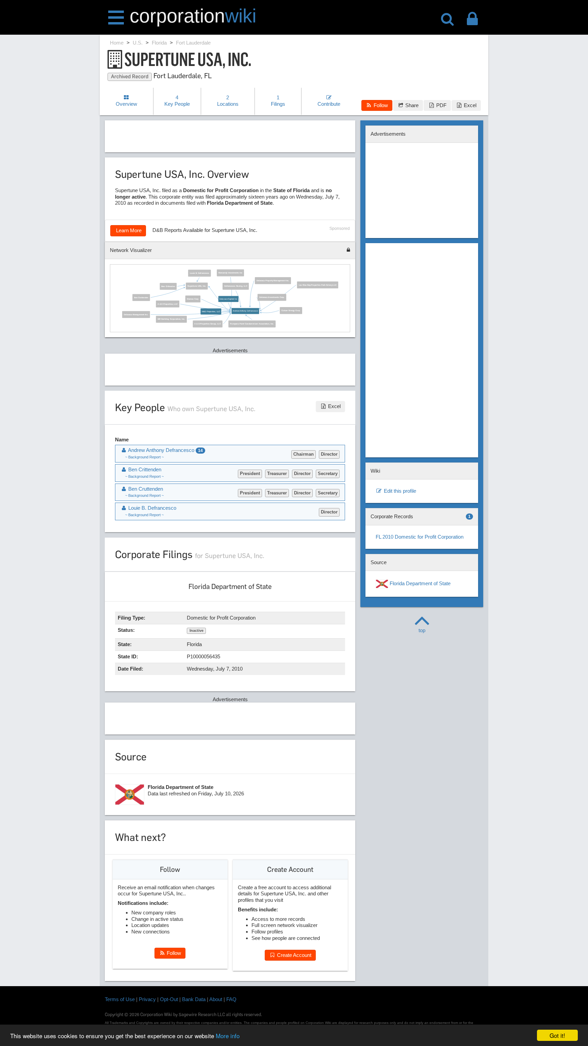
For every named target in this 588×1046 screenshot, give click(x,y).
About (215, 999)
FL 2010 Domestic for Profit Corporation (419, 537)
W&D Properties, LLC (211, 311)
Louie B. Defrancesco (199, 273)
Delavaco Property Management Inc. (273, 281)
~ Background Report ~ (144, 457)
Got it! (557, 1035)
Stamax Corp (193, 299)
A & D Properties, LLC (168, 304)
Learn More (128, 230)
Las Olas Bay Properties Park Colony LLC (318, 285)
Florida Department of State (419, 583)
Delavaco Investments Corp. (272, 297)
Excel (469, 105)
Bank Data (194, 999)
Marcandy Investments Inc (231, 273)
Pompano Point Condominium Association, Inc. (252, 324)
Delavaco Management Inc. (136, 314)
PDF (440, 105)
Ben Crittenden (168, 286)
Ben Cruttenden (141, 297)
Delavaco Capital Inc (229, 299)
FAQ (231, 999)
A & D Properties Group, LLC (208, 324)
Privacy (147, 999)
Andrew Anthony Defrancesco (245, 311)
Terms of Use (120, 999)
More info (228, 1035)
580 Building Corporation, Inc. (171, 319)
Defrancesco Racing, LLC (236, 286)
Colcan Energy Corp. (291, 310)
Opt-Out (169, 999)
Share (411, 105)
